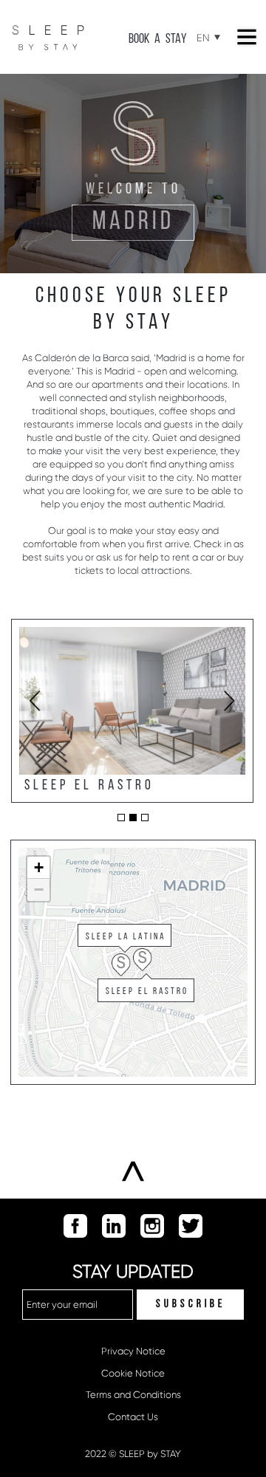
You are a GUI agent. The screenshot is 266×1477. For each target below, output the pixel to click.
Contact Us (133, 1416)
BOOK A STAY (157, 39)
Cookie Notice (133, 1373)
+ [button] (39, 867)
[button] (121, 817)
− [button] (39, 889)
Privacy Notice (133, 1351)
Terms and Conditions (133, 1394)
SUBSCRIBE (190, 1304)
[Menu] (247, 37)
